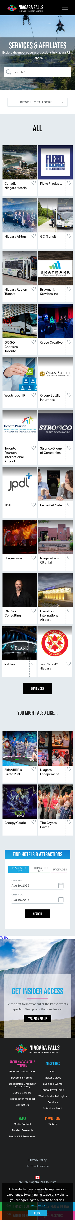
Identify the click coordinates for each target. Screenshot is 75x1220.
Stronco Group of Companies (51, 450)
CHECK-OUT (18, 894)
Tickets (52, 1124)
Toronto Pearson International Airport (14, 454)
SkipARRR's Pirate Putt (13, 772)
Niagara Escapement (49, 772)
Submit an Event (52, 1108)
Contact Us (22, 1105)
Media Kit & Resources (22, 1136)
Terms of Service (37, 1166)
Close (37, 1213)
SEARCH (37, 914)
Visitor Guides (52, 1077)
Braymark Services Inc (49, 291)
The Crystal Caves (49, 825)
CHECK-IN (17, 880)
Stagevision (13, 558)
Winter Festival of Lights (52, 1096)
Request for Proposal (22, 1098)
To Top (4, 937)
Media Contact (22, 1124)
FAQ (52, 1071)
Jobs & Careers (22, 1092)
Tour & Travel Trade (52, 1090)
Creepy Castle (15, 823)
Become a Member (22, 1077)
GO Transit (48, 236)
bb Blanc (10, 664)
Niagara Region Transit (15, 291)
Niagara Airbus (15, 236)
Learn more (37, 1205)
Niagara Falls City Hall (49, 560)
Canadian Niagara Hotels (15, 185)
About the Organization (22, 1071)
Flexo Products (51, 183)
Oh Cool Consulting (12, 613)
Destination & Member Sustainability (22, 1085)
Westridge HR (14, 395)
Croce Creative (51, 342)
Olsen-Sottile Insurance (50, 397)
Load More (37, 688)
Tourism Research (22, 1130)
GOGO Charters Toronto (11, 346)
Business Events (52, 1083)
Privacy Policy (37, 1160)
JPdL (8, 505)
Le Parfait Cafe (51, 505)
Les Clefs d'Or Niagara (50, 666)
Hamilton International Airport (49, 615)
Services (53, 1102)
